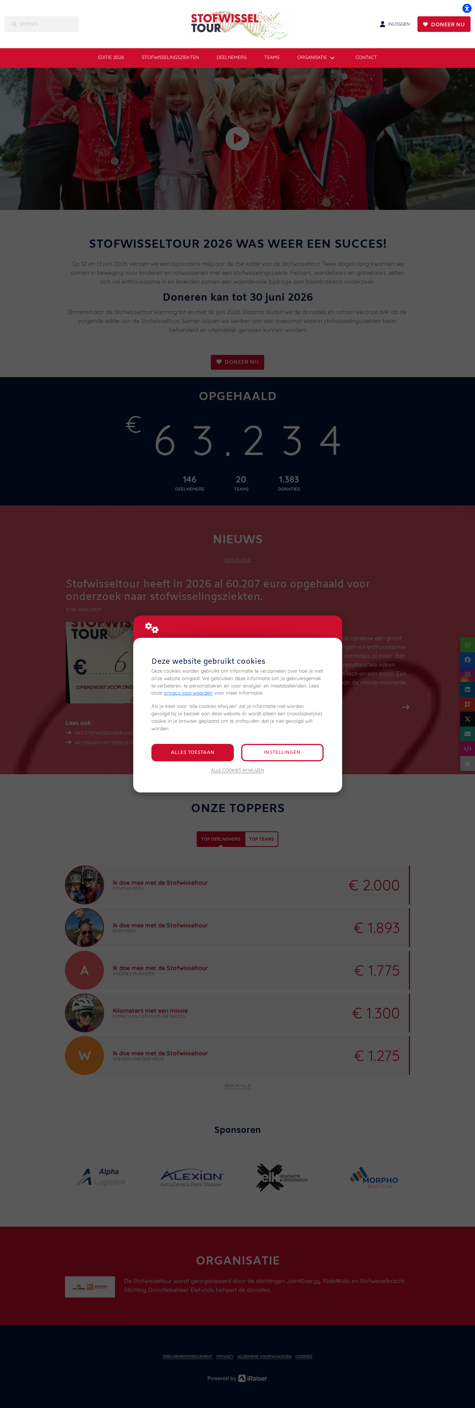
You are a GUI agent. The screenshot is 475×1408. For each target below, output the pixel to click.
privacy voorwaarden (188, 693)
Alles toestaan (192, 752)
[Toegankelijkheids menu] (466, 8)
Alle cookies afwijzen (237, 770)
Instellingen (282, 752)
